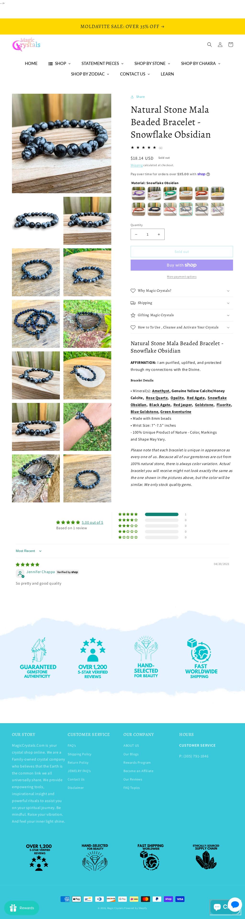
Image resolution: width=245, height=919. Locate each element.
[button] (209, 44)
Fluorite (224, 404)
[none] (138, 193)
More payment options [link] (181, 276)
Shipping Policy (79, 754)
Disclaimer (76, 787)
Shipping (137, 165)
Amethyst (160, 390)
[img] (27, 564)
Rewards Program (137, 762)
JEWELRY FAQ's (79, 771)
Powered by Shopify (135, 908)
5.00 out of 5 (92, 522)
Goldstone (204, 404)
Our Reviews (132, 779)
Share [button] (140, 96)
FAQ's (72, 745)
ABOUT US (131, 745)
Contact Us (76, 779)
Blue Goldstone (144, 411)
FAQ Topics (131, 787)
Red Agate (196, 397)
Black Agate (159, 404)
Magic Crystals (115, 908)
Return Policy (78, 762)
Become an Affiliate (138, 771)
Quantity (137, 225)
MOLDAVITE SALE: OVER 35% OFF (119, 26)
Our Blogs (131, 754)
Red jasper (182, 404)
